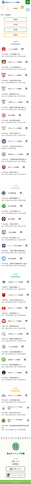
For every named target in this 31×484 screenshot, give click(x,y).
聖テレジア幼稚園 (13, 167)
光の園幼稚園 (12, 193)
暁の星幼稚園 (12, 206)
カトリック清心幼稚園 (14, 245)
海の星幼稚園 (12, 258)
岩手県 (16, 24)
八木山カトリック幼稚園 (15, 295)
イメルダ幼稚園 (13, 49)
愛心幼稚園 (11, 219)
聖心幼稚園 (11, 115)
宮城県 (16, 29)
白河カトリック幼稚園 (14, 395)
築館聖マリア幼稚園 (14, 359)
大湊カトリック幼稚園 (15, 62)
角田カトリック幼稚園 (14, 321)
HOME (2, 15)
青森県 (16, 19)
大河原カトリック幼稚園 (15, 334)
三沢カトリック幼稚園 (14, 128)
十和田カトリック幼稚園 (15, 102)
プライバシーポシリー (17, 475)
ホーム (16, 459)
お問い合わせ (17, 469)
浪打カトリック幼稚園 (14, 88)
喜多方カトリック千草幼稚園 (15, 407)
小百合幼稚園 (12, 232)
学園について (16, 461)
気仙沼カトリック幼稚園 (15, 282)
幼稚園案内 (15, 464)
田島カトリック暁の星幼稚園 (15, 420)
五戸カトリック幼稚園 (15, 141)
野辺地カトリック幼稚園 (15, 154)
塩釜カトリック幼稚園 (14, 372)
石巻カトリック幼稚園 (14, 308)
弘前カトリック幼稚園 (14, 75)
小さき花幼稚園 (13, 346)
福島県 (16, 35)
